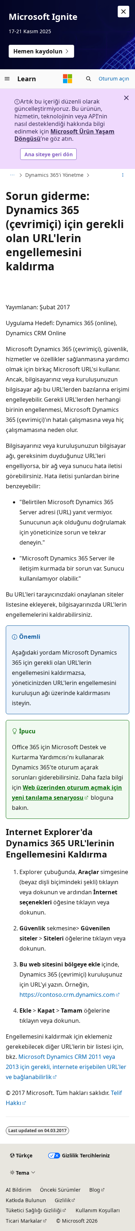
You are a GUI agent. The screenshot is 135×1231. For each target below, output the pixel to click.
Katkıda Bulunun (26, 1200)
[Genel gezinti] (7, 78)
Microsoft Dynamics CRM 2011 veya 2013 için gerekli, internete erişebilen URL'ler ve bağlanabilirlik (66, 1067)
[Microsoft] (67, 78)
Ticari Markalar (24, 1220)
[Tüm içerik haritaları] (12, 175)
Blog (94, 1189)
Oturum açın (114, 78)
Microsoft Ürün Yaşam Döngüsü (64, 135)
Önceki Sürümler (60, 1189)
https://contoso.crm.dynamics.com (67, 995)
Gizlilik (63, 1200)
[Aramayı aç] (88, 78)
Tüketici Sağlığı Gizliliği (34, 1210)
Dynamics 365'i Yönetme (54, 174)
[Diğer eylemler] (123, 175)
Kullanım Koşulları (98, 1210)
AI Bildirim (18, 1189)
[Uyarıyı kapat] (123, 11)
